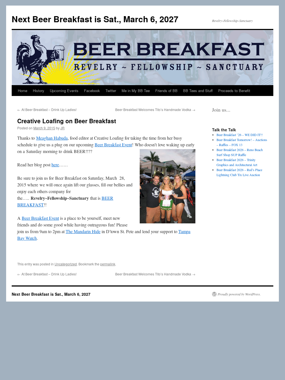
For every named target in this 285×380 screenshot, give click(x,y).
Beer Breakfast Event (113, 144)
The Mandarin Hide (83, 231)
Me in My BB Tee (136, 90)
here (55, 164)
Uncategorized (66, 263)
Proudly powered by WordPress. (239, 294)
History (38, 90)
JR (62, 127)
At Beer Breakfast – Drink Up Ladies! (47, 109)
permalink (107, 263)
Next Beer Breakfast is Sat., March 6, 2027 (95, 19)
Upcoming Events (64, 90)
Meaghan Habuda (52, 138)
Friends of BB (166, 90)
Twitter (110, 90)
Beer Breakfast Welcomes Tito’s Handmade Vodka (155, 109)
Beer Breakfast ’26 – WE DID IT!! (240, 134)
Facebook (92, 90)
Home (22, 90)
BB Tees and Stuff (198, 90)
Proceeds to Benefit (234, 90)
